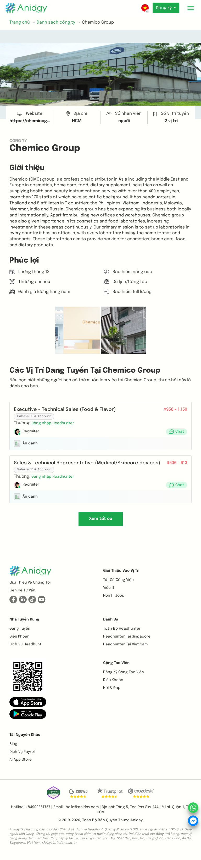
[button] (52, 423)
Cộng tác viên (116, 663)
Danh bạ (110, 619)
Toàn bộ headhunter (122, 628)
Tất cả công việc (118, 580)
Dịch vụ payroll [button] (22, 752)
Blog (13, 744)
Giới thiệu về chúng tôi (30, 582)
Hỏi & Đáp (111, 688)
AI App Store (20, 759)
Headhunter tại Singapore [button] (126, 636)
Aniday (136, 820)
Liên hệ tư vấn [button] (22, 590)
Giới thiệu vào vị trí (121, 571)
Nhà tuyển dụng (24, 619)
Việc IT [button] (109, 588)
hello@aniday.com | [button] (83, 807)
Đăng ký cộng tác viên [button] (123, 672)
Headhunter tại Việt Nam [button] (125, 644)
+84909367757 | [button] (39, 807)
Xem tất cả (100, 518)
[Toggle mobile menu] (190, 8)
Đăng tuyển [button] (19, 628)
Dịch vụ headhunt (25, 644)
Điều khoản (19, 636)
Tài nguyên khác (24, 735)
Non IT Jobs (113, 595)
